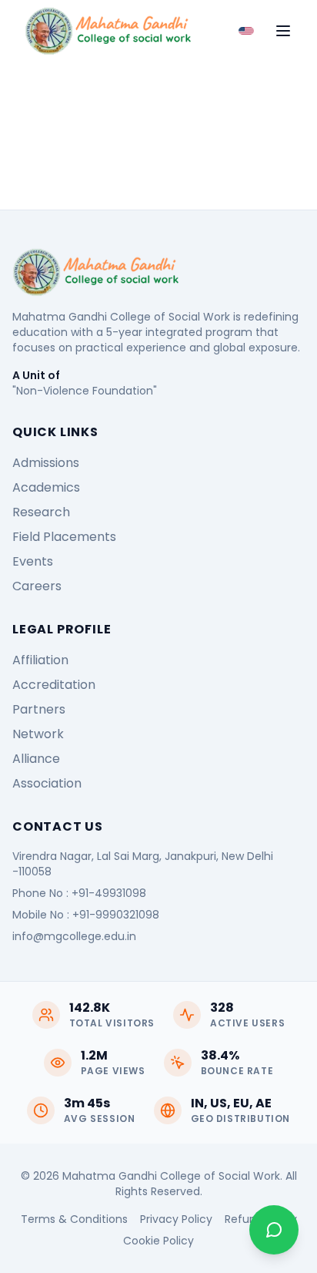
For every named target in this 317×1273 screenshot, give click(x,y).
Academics (46, 487)
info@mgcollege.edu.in (74, 936)
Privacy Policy (176, 1219)
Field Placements (64, 537)
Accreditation (53, 685)
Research (41, 512)
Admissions (45, 463)
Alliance (36, 758)
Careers (37, 586)
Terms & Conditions (74, 1219)
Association (47, 783)
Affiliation (40, 660)
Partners (38, 709)
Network (38, 734)
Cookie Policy (158, 1240)
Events (32, 561)
